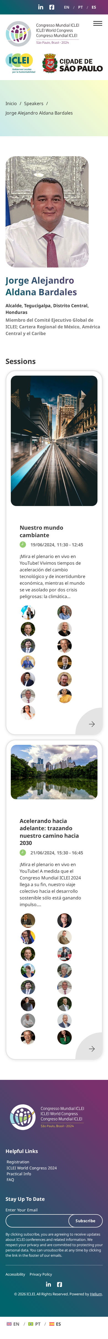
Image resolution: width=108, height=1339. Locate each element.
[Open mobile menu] (97, 23)
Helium (96, 1294)
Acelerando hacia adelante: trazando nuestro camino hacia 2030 (49, 832)
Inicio (11, 103)
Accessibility (15, 1274)
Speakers (33, 103)
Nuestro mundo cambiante (41, 531)
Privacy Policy (41, 1274)
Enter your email (22, 1209)
